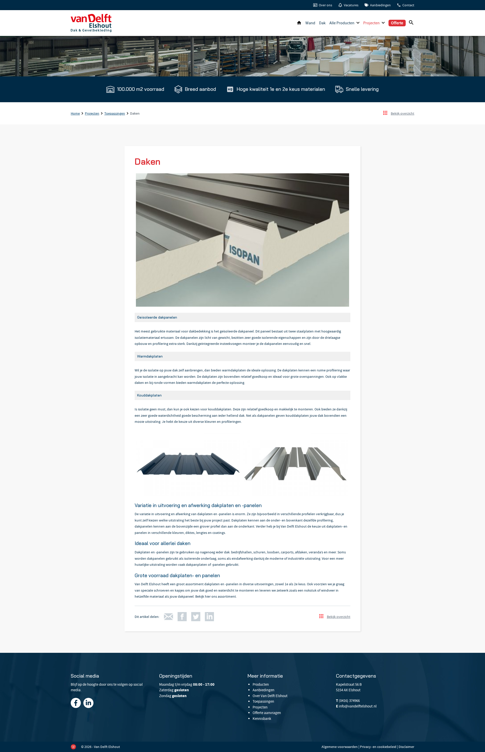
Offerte (397, 23)
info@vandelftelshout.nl (358, 706)
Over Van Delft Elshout (270, 695)
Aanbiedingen (380, 5)
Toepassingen (114, 113)
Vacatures (351, 5)
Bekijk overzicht (402, 113)
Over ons (325, 5)
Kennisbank (262, 718)
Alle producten (341, 23)
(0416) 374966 (349, 700)
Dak (322, 23)
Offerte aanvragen (267, 712)
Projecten (371, 23)
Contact (408, 5)
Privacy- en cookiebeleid (378, 746)
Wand (310, 23)
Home (299, 23)
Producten (261, 684)
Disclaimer (406, 746)
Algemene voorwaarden (340, 746)
